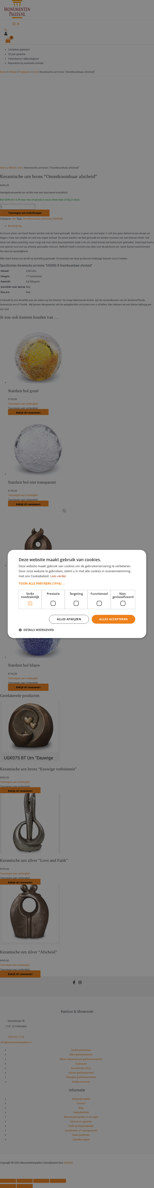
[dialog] (77, 594)
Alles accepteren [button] (113, 619)
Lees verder (58, 576)
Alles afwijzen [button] (69, 619)
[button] (77, 583)
